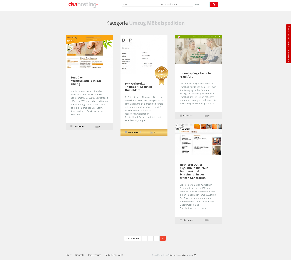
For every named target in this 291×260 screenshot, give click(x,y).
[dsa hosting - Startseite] (83, 5)
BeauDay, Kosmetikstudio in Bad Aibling (86, 81)
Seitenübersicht (114, 255)
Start (69, 255)
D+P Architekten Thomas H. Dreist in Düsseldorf (138, 87)
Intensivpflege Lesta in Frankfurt (195, 75)
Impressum (288, 56)
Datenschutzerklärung (288, 37)
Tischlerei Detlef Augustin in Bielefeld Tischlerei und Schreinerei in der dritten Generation (194, 171)
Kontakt (79, 255)
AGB (194, 255)
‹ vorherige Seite (133, 238)
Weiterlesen (89, 51)
